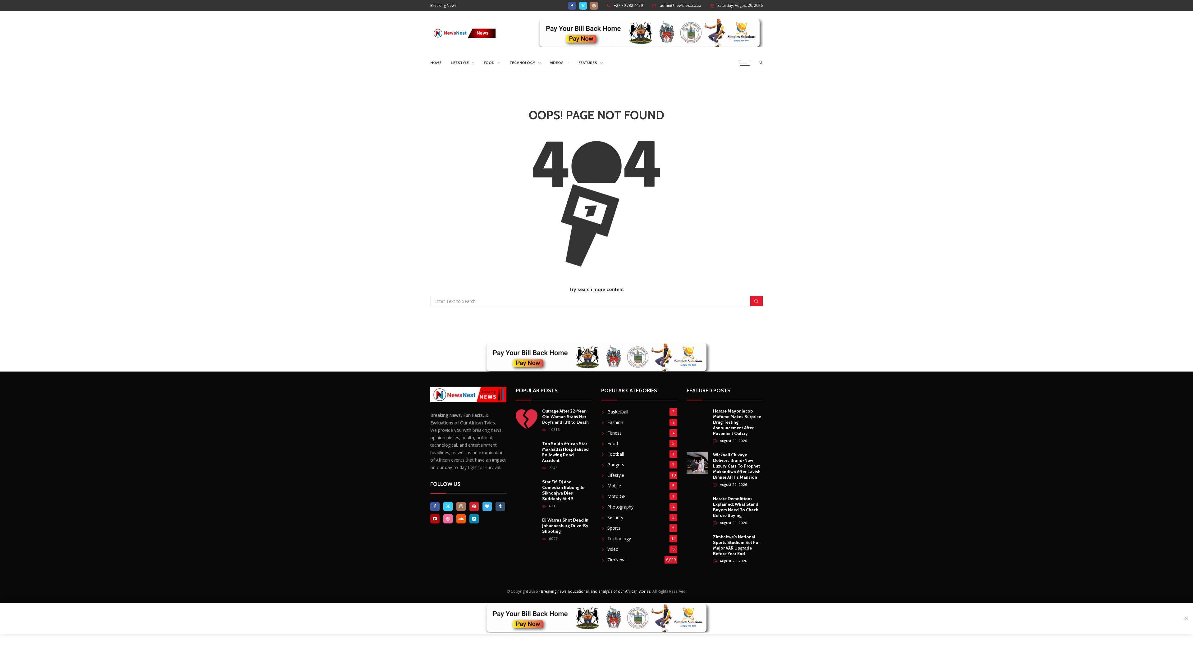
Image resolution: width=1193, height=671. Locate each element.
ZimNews (617, 560)
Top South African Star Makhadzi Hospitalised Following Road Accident (565, 452)
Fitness (614, 433)
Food (489, 62)
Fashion (615, 422)
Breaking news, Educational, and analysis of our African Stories (596, 591)
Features (587, 62)
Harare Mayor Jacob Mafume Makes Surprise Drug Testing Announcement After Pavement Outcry (737, 422)
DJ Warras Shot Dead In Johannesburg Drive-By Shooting (565, 525)
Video (613, 549)
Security (615, 517)
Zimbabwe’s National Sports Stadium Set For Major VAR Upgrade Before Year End (736, 545)
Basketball (617, 412)
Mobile (614, 486)
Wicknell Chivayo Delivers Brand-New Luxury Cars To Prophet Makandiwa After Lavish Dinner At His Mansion (737, 466)
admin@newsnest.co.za (680, 5)
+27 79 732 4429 (628, 5)
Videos (557, 62)
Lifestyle (460, 62)
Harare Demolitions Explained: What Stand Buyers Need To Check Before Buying (735, 507)
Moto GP (616, 496)
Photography (620, 507)
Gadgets (615, 465)
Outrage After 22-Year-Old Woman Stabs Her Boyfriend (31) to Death (565, 416)
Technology (522, 62)
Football (615, 454)
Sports (613, 528)
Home (435, 62)
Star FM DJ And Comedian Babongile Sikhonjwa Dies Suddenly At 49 (563, 490)
